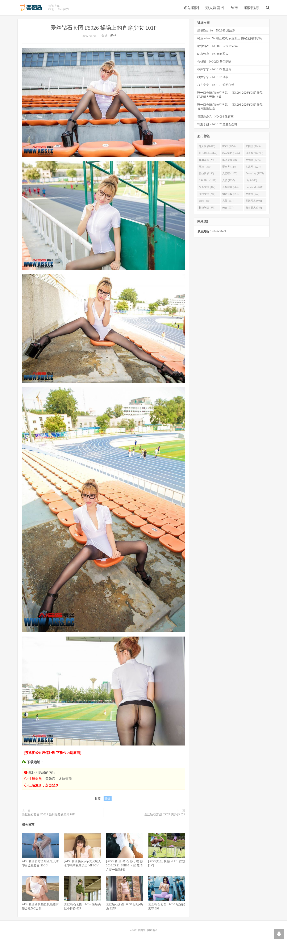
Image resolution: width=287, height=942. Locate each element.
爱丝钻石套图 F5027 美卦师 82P (164, 814)
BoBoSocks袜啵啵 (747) (254, 188)
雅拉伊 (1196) (206, 173)
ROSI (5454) (229, 146)
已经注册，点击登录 (43, 785)
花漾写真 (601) (254, 200)
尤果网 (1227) (253, 166)
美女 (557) (227, 207)
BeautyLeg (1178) (255, 173)
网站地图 (152, 930)
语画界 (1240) (229, 166)
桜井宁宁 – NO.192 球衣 (212, 77)
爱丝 (113, 35)
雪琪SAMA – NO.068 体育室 (215, 116)
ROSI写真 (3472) (208, 153)
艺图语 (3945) (253, 146)
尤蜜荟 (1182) (229, 173)
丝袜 (234, 8)
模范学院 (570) (207, 207)
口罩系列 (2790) (254, 153)
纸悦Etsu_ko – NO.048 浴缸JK (216, 30)
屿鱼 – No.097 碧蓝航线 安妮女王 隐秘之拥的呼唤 (229, 38)
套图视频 (251, 8)
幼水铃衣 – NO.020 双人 (212, 53)
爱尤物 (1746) (253, 160)
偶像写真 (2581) (207, 160)
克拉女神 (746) (207, 194)
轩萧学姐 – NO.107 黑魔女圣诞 (217, 124)
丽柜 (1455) (205, 166)
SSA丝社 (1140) (207, 180)
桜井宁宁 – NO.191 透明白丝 (215, 84)
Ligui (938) (251, 180)
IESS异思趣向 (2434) (230, 161)
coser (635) (204, 200)
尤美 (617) (227, 200)
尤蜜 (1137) (228, 180)
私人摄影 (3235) (231, 153)
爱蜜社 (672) (252, 194)
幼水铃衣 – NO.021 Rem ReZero (217, 46)
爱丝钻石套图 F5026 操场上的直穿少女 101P (104, 28)
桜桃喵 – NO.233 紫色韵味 (214, 61)
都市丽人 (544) (254, 207)
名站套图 (191, 8)
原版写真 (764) (230, 187)
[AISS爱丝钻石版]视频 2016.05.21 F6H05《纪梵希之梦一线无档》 (124, 865)
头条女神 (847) (207, 187)
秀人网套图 (214, 8)
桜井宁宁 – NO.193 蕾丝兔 (214, 69)
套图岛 (30, 7)
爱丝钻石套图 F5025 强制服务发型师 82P (48, 814)
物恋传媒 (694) (230, 194)
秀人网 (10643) (207, 146)
